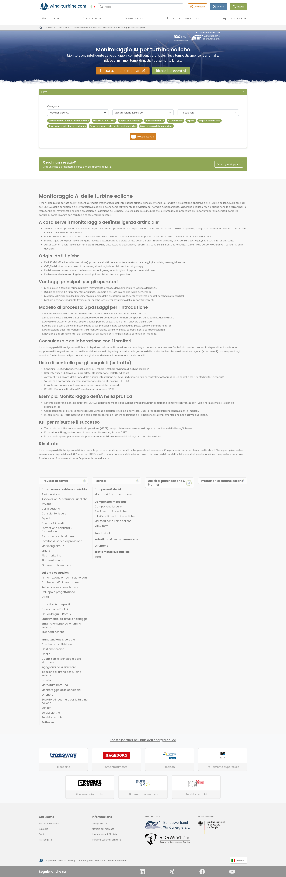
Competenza (99, 823)
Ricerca (240, 6)
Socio (42, 834)
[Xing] (172, 871)
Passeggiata (45, 839)
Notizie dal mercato (103, 829)
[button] (93, 6)
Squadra (43, 829)
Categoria (53, 106)
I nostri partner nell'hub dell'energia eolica (143, 740)
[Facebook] (202, 871)
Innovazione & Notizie (104, 834)
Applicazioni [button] (232, 18)
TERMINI (62, 860)
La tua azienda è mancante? (122, 70)
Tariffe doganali (85, 860)
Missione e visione (49, 823)
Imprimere (51, 860)
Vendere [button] (90, 18)
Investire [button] (131, 18)
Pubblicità (100, 860)
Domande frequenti (116, 860)
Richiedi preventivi (171, 70)
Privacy (71, 860)
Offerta (220, 6)
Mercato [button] (48, 18)
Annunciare (199, 6)
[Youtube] (232, 871)
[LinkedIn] (142, 871)
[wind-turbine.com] (40, 27)
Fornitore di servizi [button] (180, 18)
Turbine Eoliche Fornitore (106, 839)
